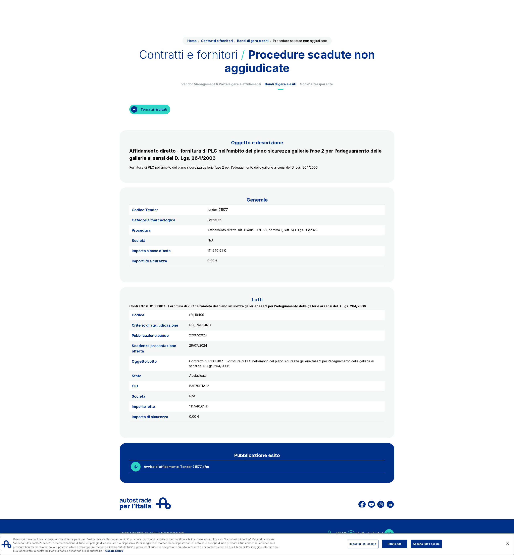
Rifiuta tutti (395, 543)
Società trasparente (316, 84)
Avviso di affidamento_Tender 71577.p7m (176, 467)
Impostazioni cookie (362, 543)
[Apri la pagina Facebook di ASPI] (362, 503)
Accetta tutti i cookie (426, 543)
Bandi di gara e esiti (280, 84)
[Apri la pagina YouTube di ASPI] (371, 503)
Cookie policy (114, 550)
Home (192, 41)
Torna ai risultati (154, 109)
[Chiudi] (507, 543)
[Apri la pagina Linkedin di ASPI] (390, 503)
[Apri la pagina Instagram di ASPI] (380, 503)
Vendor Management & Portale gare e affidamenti (221, 84)
